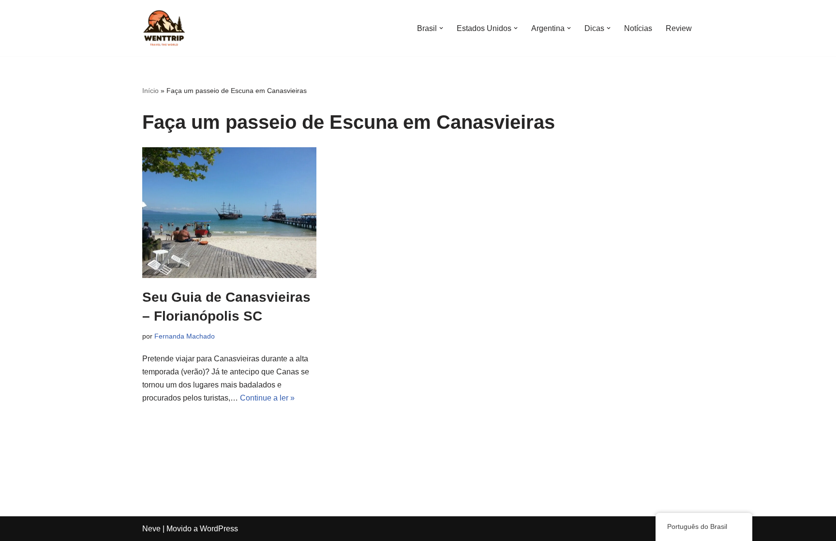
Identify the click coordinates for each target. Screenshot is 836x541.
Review (679, 28)
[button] (441, 28)
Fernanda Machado (184, 336)
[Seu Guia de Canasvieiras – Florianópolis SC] (229, 212)
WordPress (219, 529)
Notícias (638, 28)
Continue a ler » (267, 398)
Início (150, 90)
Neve (151, 529)
